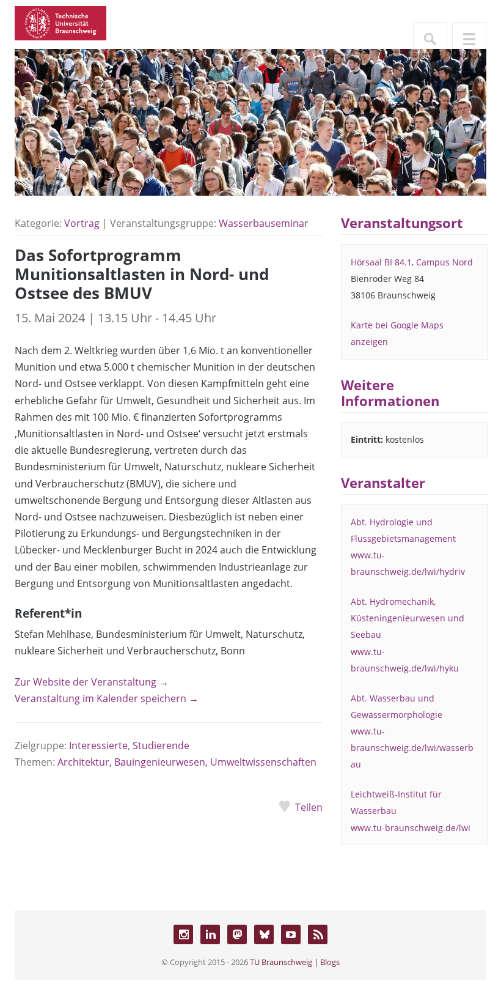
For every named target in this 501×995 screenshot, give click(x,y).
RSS (317, 934)
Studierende (161, 745)
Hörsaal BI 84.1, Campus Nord (412, 262)
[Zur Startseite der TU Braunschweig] (60, 22)
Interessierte (98, 745)
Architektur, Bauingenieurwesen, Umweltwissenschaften (186, 762)
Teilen (309, 807)
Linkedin (210, 934)
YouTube (291, 934)
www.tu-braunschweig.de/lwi (410, 828)
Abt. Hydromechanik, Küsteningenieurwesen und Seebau (407, 618)
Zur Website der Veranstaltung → (92, 682)
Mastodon (237, 934)
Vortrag (82, 223)
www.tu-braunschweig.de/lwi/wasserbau (412, 747)
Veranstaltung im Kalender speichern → (107, 698)
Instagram (183, 934)
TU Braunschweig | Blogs (295, 961)
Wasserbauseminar (264, 223)
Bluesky (264, 934)
